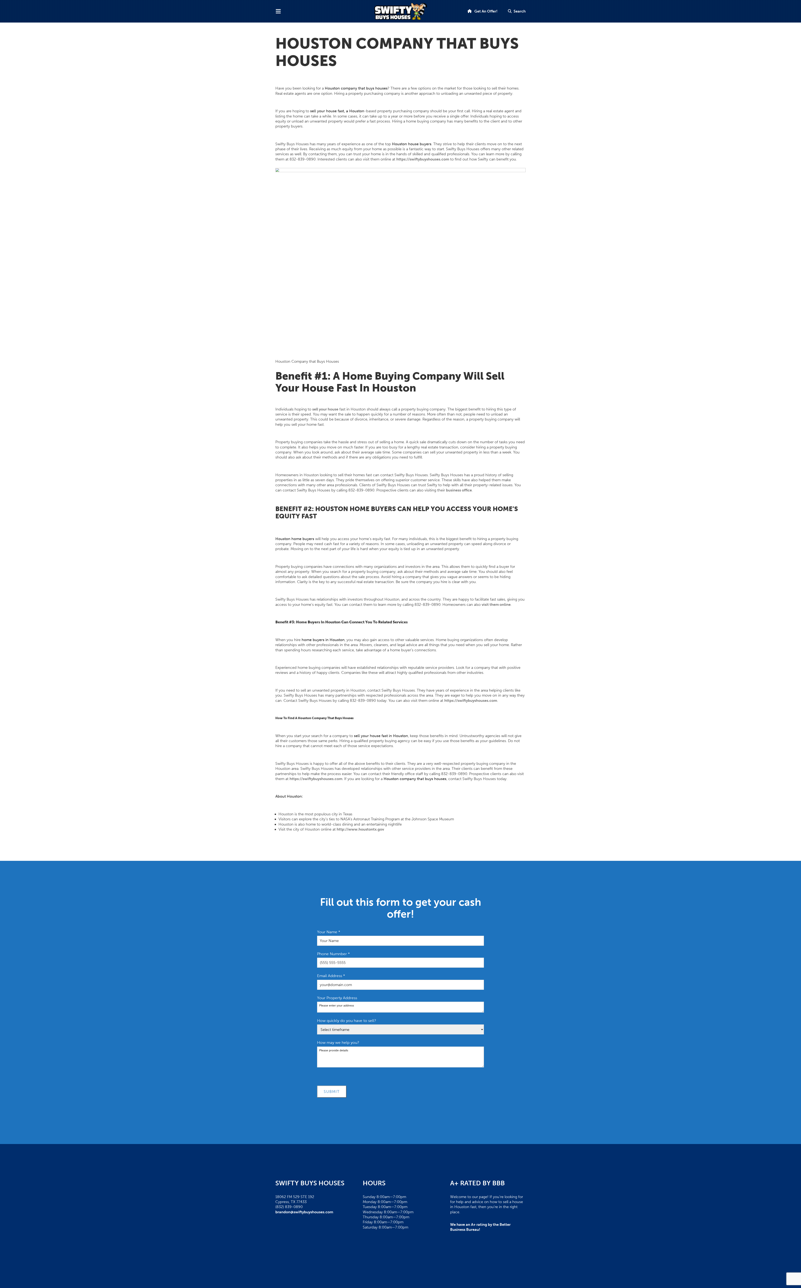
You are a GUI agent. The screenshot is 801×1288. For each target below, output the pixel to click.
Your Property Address (337, 997)
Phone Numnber (333, 953)
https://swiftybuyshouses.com (422, 159)
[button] (517, 11)
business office (459, 490)
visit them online (496, 604)
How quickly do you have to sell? (346, 1020)
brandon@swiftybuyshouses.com (304, 1212)
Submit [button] (332, 1091)
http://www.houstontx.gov (360, 829)
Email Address (331, 975)
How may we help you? (338, 1042)
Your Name (328, 931)
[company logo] (400, 11)
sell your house (325, 409)
